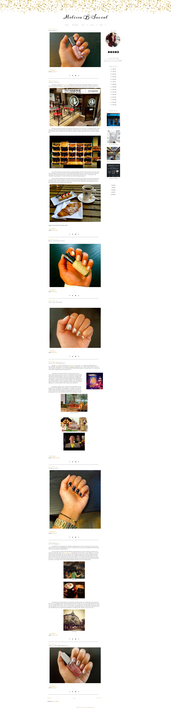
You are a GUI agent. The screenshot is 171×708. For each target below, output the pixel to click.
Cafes (92, 25)
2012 (113, 104)
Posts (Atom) (56, 701)
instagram (113, 189)
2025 (113, 71)
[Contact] (118, 52)
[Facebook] (109, 52)
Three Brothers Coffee (113, 144)
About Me (75, 25)
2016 (113, 94)
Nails (53, 71)
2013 (113, 102)
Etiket (57, 365)
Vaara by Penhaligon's (57, 363)
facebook (113, 185)
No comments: (53, 70)
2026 (113, 69)
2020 (113, 84)
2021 (113, 81)
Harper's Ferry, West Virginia (113, 161)
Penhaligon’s (71, 365)
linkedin (113, 187)
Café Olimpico (54, 544)
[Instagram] (111, 52)
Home (67, 25)
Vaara (82, 365)
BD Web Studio (83, 707)
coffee (56, 230)
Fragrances (54, 457)
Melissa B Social (85, 17)
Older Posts (49, 697)
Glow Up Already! (56, 302)
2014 (113, 99)
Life (83, 25)
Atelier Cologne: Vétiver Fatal (113, 127)
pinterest (113, 192)
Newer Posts (99, 697)
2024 (113, 74)
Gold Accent (53, 468)
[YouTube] (113, 52)
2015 (113, 97)
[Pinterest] (116, 52)
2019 (113, 87)
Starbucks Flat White (113, 178)
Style (101, 25)
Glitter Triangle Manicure (59, 645)
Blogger (93, 707)
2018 (113, 89)
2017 (113, 92)
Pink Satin (53, 30)
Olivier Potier (54, 82)
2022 (113, 79)
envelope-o (113, 194)
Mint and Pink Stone (57, 241)
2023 (113, 76)
